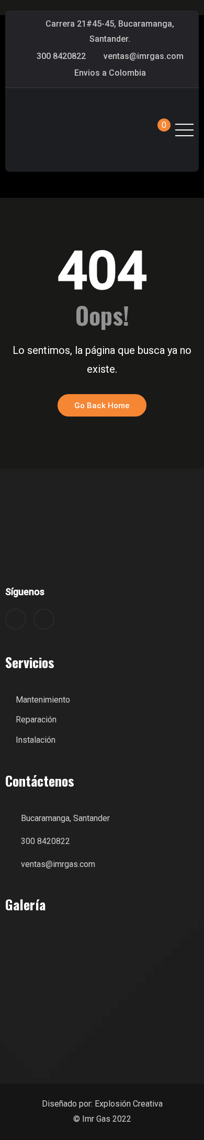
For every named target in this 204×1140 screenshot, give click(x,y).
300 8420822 (61, 56)
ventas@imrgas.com (144, 56)
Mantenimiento (43, 700)
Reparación (36, 720)
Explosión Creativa (129, 1104)
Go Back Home (102, 405)
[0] (155, 130)
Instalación (35, 740)
